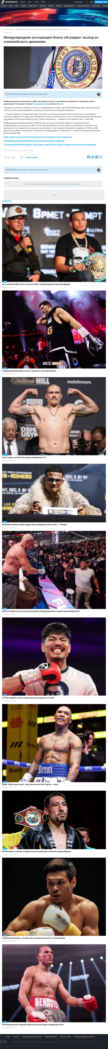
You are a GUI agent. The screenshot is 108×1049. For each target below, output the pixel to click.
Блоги (30, 2)
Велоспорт (96, 6)
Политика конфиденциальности (84, 1037)
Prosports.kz (38, 104)
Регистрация (78, 2)
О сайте (7, 1037)
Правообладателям (51, 1037)
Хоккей (23, 6)
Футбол (4, 6)
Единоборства (69, 6)
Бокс (16, 6)
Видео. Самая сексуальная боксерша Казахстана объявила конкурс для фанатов (38, 137)
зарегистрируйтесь (74, 184)
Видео (43, 2)
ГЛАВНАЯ (6, 29)
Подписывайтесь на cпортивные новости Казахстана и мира (27, 94)
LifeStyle (43, 6)
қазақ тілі (101, 2)
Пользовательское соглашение (32, 1037)
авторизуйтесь (58, 184)
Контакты (16, 1037)
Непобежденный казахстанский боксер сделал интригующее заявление (34, 141)
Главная (22, 2)
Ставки (36, 2)
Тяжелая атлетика (83, 6)
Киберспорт (33, 6)
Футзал (58, 6)
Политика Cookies (65, 1037)
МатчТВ (60, 104)
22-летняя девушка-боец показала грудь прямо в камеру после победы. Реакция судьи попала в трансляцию (50, 144)
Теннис (51, 6)
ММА (10, 6)
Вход (86, 2)
